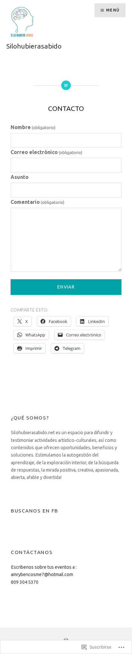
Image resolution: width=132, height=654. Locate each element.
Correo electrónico (46, 152)
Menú (113, 10)
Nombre (33, 127)
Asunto (20, 177)
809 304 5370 (24, 582)
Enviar (66, 286)
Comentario (37, 202)
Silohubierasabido (34, 46)
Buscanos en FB (34, 510)
